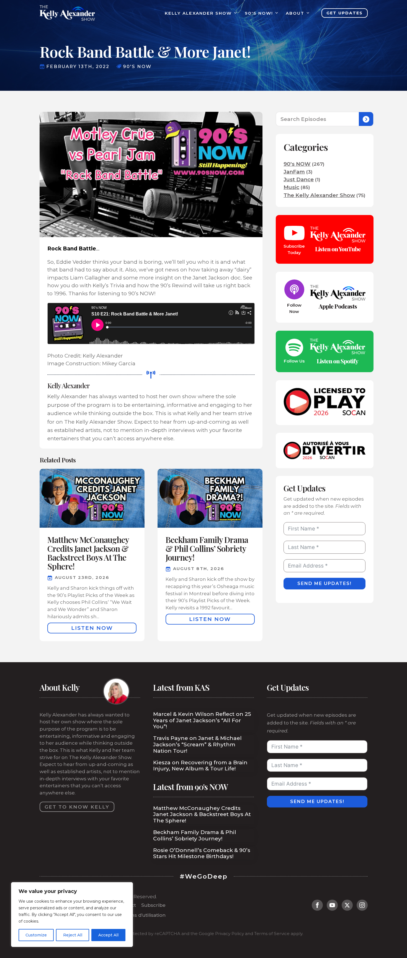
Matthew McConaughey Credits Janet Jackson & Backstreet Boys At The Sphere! (202, 814)
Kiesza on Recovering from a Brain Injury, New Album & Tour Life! (200, 766)
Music (291, 187)
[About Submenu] (306, 13)
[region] (72, 914)
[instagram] (362, 905)
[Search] (366, 119)
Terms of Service (272, 933)
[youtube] (332, 905)
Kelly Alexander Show (198, 13)
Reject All (72, 935)
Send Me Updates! (324, 583)
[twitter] (347, 905)
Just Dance (299, 179)
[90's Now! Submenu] (275, 13)
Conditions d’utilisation (138, 915)
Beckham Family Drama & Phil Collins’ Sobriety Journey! (194, 835)
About (295, 13)
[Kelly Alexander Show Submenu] (234, 13)
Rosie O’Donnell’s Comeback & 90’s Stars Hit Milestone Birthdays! (201, 853)
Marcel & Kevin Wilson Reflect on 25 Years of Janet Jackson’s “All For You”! (202, 720)
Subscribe (153, 905)
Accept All (108, 935)
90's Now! (259, 13)
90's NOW (297, 164)
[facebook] (317, 905)
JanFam (294, 172)
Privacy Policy (229, 933)
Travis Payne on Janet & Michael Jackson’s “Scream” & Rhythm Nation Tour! (197, 744)
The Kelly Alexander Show (319, 195)
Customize (36, 935)
